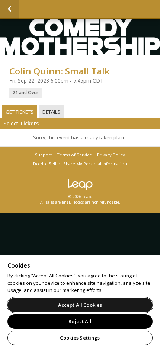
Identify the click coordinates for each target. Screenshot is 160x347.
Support (43, 154)
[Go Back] (9, 9)
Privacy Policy (111, 154)
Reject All (79, 321)
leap (80, 184)
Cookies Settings (80, 337)
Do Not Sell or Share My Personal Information (80, 163)
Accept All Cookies (80, 305)
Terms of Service (74, 154)
